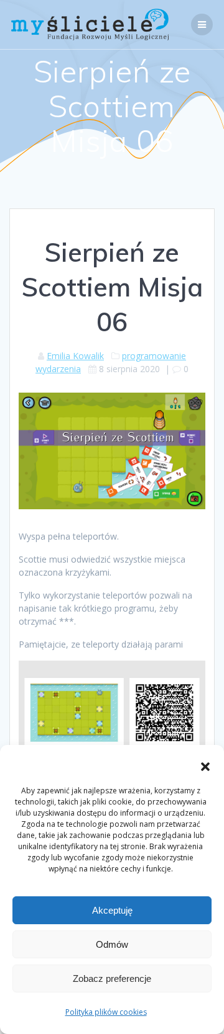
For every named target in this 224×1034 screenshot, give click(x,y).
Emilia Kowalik (75, 356)
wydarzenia (58, 369)
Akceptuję (112, 910)
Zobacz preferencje (112, 978)
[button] (205, 766)
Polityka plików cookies (106, 1012)
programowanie (154, 356)
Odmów (112, 944)
